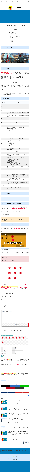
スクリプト (5, 382)
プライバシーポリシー (7, 458)
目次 (14, 29)
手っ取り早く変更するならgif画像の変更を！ (15, 36)
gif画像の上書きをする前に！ (13, 37)
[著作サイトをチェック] (8, 392)
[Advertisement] (15, 16)
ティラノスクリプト (13, 382)
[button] (19, 388)
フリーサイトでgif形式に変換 (13, 41)
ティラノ (9, 382)
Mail (22, 458)
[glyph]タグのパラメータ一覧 (13, 33)
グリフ (2, 382)
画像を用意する (11, 40)
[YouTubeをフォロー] (22, 392)
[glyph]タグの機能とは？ (12, 32)
